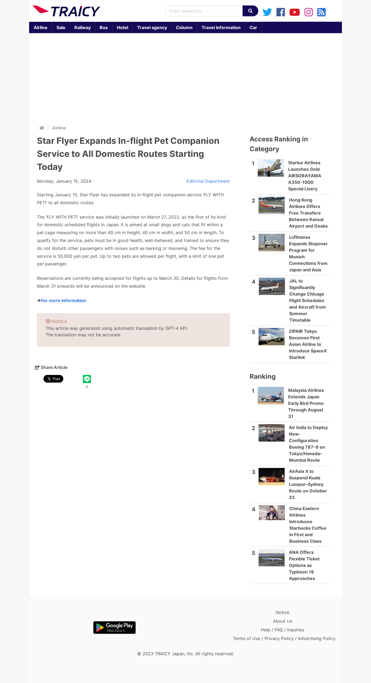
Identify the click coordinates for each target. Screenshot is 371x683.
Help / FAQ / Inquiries (282, 629)
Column (184, 27)
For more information (63, 300)
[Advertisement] (192, 78)
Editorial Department (208, 181)
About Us (282, 621)
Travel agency (152, 27)
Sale (60, 27)
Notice (282, 612)
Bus (104, 27)
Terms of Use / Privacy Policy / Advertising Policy (284, 638)
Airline (41, 27)
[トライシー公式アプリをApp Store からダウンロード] (64, 627)
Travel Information (221, 27)
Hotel (122, 27)
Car (253, 27)
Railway (82, 27)
